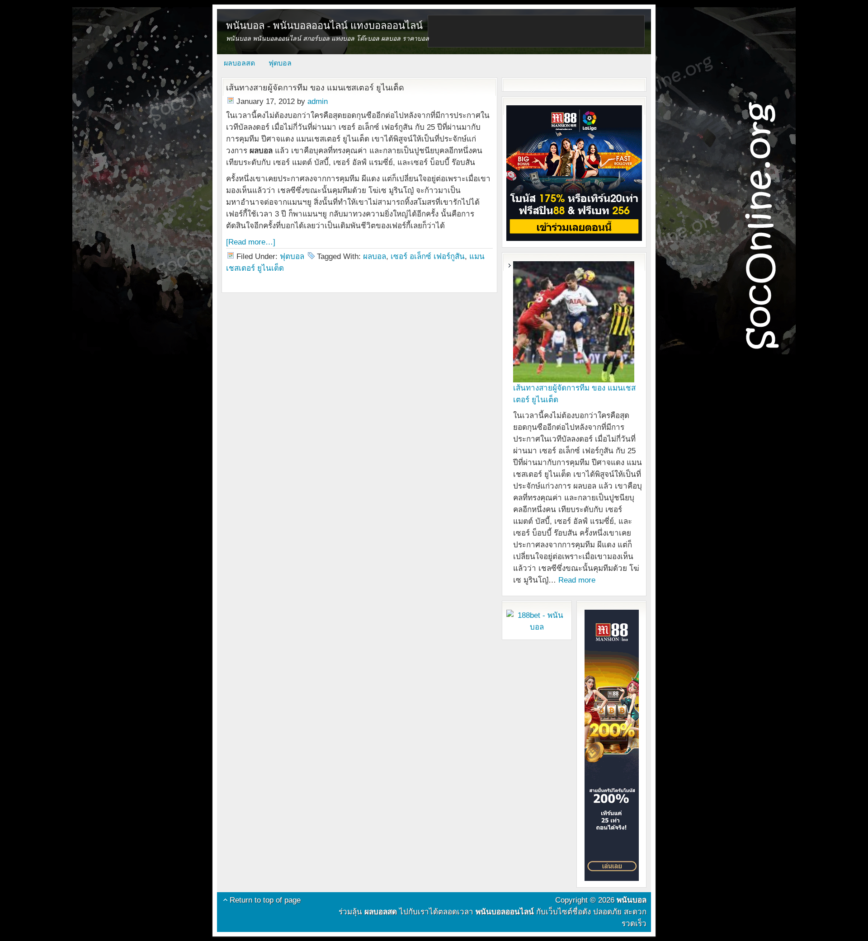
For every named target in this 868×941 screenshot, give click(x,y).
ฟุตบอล (280, 63)
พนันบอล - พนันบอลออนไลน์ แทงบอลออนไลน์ (324, 25)
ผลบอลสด (239, 63)
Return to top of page (265, 900)
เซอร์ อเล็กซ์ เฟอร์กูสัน (428, 256)
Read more (576, 580)
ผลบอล (374, 256)
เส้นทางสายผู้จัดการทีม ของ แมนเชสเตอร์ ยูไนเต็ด (315, 87)
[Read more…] (250, 242)
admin (317, 101)
